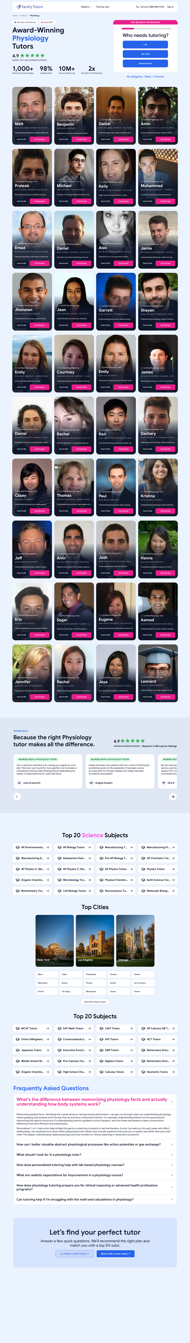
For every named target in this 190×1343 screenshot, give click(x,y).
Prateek (22, 186)
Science (23, 15)
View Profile (21, 139)
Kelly (103, 186)
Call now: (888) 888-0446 (152, 7)
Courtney (65, 372)
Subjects (85, 7)
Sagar (62, 620)
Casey (20, 496)
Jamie (146, 248)
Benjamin (65, 124)
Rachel (63, 434)
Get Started (39, 139)
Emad (20, 248)
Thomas (64, 496)
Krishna (148, 496)
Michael (64, 186)
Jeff (18, 558)
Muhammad (152, 186)
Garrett (106, 310)
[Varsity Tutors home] (29, 7)
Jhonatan (23, 310)
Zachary (148, 433)
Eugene (106, 619)
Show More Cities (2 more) (95, 1002)
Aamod (147, 620)
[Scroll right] (173, 797)
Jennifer (23, 682)
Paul (103, 496)
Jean (61, 310)
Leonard (148, 681)
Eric (18, 619)
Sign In (170, 7)
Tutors (14, 15)
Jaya (103, 682)
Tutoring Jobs (102, 7)
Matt (19, 124)
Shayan (147, 310)
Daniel (105, 124)
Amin (145, 124)
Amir (61, 558)
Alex (103, 248)
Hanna (147, 558)
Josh (103, 557)
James (147, 372)
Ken (102, 434)
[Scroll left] (17, 797)
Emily (20, 372)
